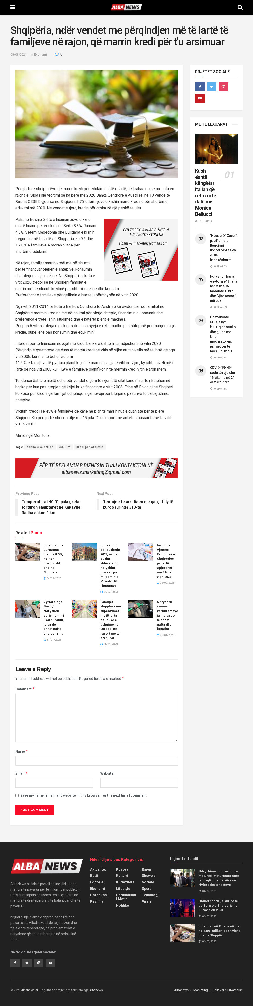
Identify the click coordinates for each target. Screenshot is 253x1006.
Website (106, 773)
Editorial (97, 882)
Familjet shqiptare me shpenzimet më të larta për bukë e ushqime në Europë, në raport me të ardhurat (110, 620)
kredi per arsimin (89, 447)
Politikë (122, 905)
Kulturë (122, 876)
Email (21, 773)
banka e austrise (40, 447)
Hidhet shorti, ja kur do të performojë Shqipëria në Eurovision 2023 (218, 905)
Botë (94, 876)
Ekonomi (40, 54)
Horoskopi (99, 895)
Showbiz (149, 876)
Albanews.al (29, 990)
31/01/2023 (53, 639)
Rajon (146, 869)
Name (21, 751)
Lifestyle (123, 889)
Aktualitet (98, 869)
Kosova (122, 869)
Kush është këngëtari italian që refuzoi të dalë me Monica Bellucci (205, 192)
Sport (146, 889)
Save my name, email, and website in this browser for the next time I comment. (84, 795)
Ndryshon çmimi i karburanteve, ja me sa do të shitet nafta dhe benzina (168, 615)
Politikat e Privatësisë (228, 990)
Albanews (181, 990)
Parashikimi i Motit (126, 897)
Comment (25, 689)
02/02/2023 (166, 582)
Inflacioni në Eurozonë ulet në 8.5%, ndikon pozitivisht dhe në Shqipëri (53, 558)
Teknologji (151, 895)
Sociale (148, 882)
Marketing (200, 990)
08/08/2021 (18, 54)
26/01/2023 (166, 635)
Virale (146, 901)
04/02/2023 (53, 578)
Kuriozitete (125, 882)
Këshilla (96, 901)
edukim (65, 447)
